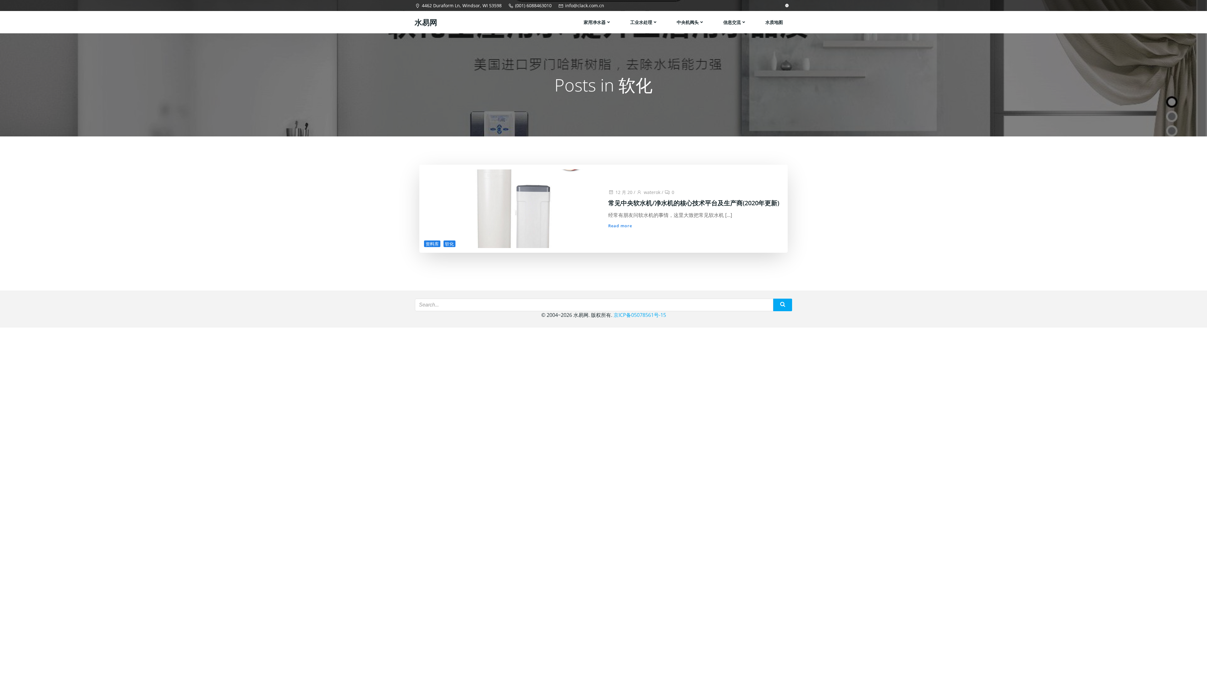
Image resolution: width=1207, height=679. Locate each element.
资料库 (432, 244)
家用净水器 (595, 22)
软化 (449, 244)
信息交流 (732, 22)
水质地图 (774, 22)
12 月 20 (623, 192)
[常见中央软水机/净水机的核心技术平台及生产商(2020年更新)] (511, 208)
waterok (652, 192)
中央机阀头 (688, 22)
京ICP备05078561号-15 (640, 315)
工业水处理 (641, 22)
